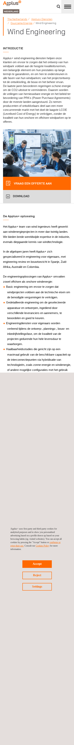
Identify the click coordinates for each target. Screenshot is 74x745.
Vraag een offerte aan (32, 183)
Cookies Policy (42, 545)
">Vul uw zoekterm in (58, 6)
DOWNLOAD (21, 196)
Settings (37, 586)
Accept (37, 563)
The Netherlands (17, 19)
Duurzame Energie (21, 23)
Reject (37, 575)
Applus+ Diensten (41, 19)
